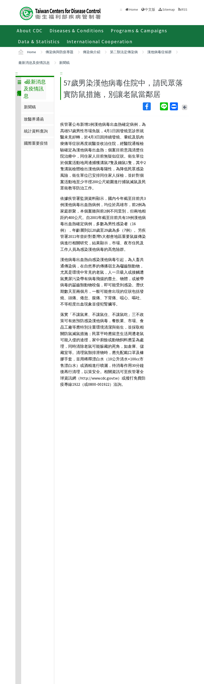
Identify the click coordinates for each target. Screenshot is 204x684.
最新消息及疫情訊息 (34, 62)
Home (133, 9)
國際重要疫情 (36, 143)
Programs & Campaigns (139, 31)
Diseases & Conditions (77, 31)
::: (16, 72)
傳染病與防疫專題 (59, 52)
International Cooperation (100, 41)
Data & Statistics (39, 41)
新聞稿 (64, 62)
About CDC (30, 31)
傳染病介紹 (91, 52)
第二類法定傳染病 (124, 52)
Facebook (150, 106)
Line (164, 106)
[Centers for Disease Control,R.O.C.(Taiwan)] (60, 12)
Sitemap (168, 9)
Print (174, 106)
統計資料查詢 (36, 130)
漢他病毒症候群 (159, 52)
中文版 (150, 9)
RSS (184, 9)
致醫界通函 (34, 119)
